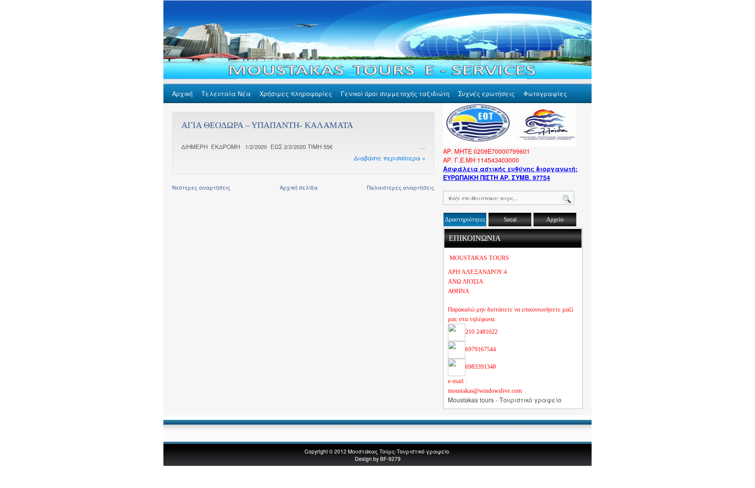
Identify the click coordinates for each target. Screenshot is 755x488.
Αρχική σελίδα (299, 187)
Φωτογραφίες (545, 93)
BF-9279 (390, 458)
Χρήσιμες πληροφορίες (296, 93)
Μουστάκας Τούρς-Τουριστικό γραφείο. (399, 451)
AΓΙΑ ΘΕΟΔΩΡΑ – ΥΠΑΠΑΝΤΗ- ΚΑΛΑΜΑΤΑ (267, 125)
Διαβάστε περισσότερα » (389, 158)
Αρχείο (555, 219)
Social (510, 219)
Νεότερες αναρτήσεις (201, 187)
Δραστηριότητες (465, 219)
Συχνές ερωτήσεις (486, 93)
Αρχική (182, 93)
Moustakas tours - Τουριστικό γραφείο (504, 399)
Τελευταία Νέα (226, 93)
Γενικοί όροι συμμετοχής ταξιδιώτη (395, 93)
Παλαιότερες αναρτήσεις (400, 187)
